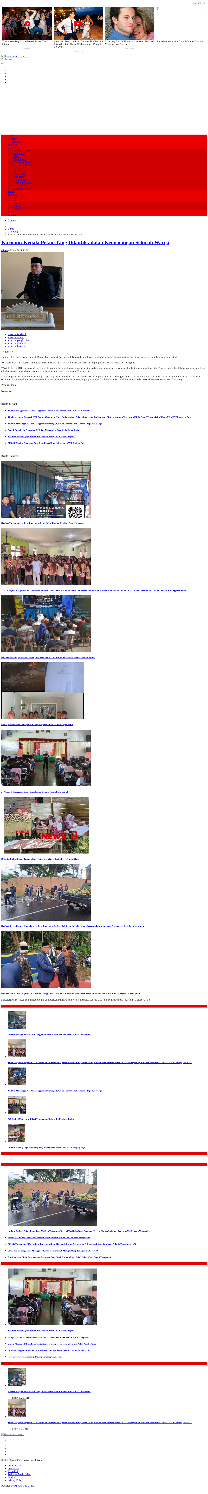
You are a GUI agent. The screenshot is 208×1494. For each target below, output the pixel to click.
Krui (16, 156)
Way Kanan (20, 185)
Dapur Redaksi (15, 1465)
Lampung (13, 231)
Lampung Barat (22, 188)
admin (4, 250)
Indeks (17, 209)
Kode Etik (13, 1471)
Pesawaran (19, 173)
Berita (11, 228)
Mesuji (17, 171)
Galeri (17, 206)
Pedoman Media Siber (19, 1474)
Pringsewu (19, 176)
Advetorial (19, 203)
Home (11, 136)
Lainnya (12, 200)
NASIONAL (14, 141)
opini (10, 211)
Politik (11, 191)
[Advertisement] (104, 109)
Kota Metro (20, 159)
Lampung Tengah (23, 162)
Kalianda (19, 153)
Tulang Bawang (22, 182)
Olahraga (12, 197)
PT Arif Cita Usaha (24, 1485)
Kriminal (12, 144)
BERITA (12, 138)
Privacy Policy (15, 1480)
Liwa (17, 168)
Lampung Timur (22, 165)
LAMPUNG (14, 147)
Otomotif (12, 194)
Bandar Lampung (23, 150)
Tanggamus (20, 179)
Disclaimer (13, 1468)
